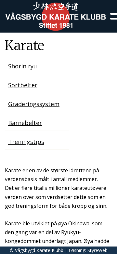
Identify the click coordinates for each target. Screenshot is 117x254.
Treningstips (26, 142)
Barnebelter (25, 123)
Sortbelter (22, 85)
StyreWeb (97, 250)
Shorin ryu (22, 66)
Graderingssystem (33, 104)
